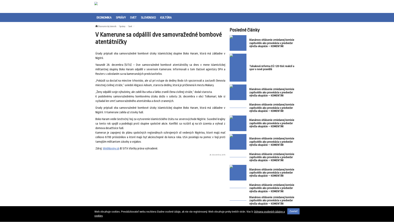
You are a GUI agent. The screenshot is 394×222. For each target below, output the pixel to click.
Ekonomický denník (107, 26)
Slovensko (148, 17)
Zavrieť (293, 211)
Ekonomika (104, 17)
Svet (133, 17)
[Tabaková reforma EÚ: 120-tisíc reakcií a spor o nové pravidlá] (238, 68)
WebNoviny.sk (111, 148)
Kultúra (166, 17)
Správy (121, 17)
